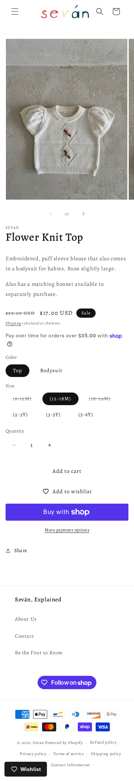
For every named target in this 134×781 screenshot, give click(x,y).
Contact (24, 636)
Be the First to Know (39, 652)
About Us (26, 619)
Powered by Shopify (64, 742)
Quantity (15, 431)
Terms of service (68, 754)
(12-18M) (60, 398)
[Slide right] (83, 214)
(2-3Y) (20, 414)
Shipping (13, 323)
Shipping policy (106, 754)
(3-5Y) (53, 414)
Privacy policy (33, 754)
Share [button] (20, 550)
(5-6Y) (86, 414)
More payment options (67, 530)
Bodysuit (51, 370)
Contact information (70, 765)
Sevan (38, 742)
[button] (15, 11)
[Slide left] (50, 214)
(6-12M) (26, 400)
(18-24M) (103, 400)
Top (17, 370)
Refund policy (103, 742)
